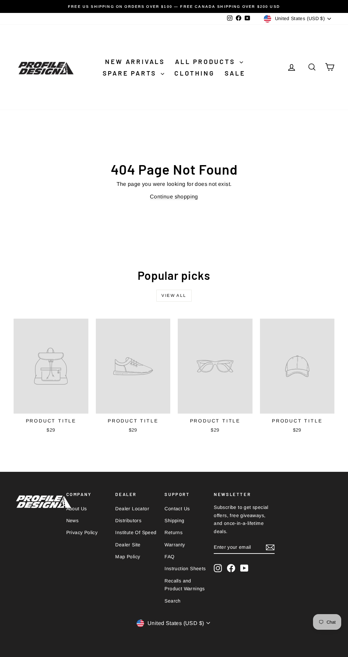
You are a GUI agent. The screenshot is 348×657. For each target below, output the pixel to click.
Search (172, 601)
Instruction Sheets (185, 568)
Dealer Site (127, 544)
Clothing (194, 73)
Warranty (174, 544)
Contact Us (177, 508)
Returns (173, 532)
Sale (235, 73)
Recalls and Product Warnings (184, 585)
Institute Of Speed (135, 532)
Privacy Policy (82, 532)
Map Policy (127, 556)
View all (173, 295)
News (72, 520)
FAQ (169, 556)
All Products (206, 61)
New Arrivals (135, 61)
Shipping (174, 520)
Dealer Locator (132, 508)
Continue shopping (174, 196)
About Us (76, 508)
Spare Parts (131, 73)
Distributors (128, 520)
